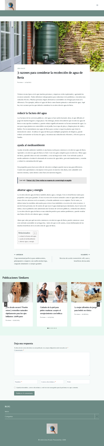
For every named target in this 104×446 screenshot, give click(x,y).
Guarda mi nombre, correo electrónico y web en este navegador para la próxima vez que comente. (47, 387)
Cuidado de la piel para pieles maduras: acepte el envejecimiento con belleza (51, 310)
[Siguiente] (98, 304)
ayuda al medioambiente (27, 239)
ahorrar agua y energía (27, 241)
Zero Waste (21, 68)
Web (69, 382)
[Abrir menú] (97, 5)
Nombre (18, 382)
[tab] (47, 328)
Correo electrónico (48, 382)
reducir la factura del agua (28, 236)
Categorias (9, 416)
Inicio (7, 411)
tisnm (21, 82)
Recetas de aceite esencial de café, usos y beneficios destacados (75, 258)
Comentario (19, 350)
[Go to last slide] (5, 304)
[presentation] (17, 292)
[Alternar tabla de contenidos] (34, 233)
